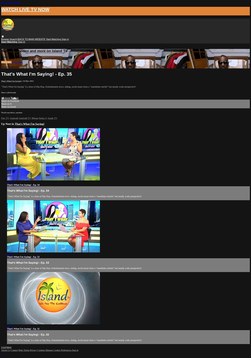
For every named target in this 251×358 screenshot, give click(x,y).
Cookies (41, 350)
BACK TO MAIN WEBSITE (31, 39)
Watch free (6, 62)
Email (15, 98)
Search (14, 39)
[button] (3, 36)
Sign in (65, 39)
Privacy (33, 350)
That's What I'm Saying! (11, 81)
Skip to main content (10, 2)
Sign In (21, 42)
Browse (5, 39)
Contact (14, 350)
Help (21, 350)
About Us (5, 350)
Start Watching (54, 39)
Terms (27, 350)
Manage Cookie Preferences (58, 350)
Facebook (6, 98)
